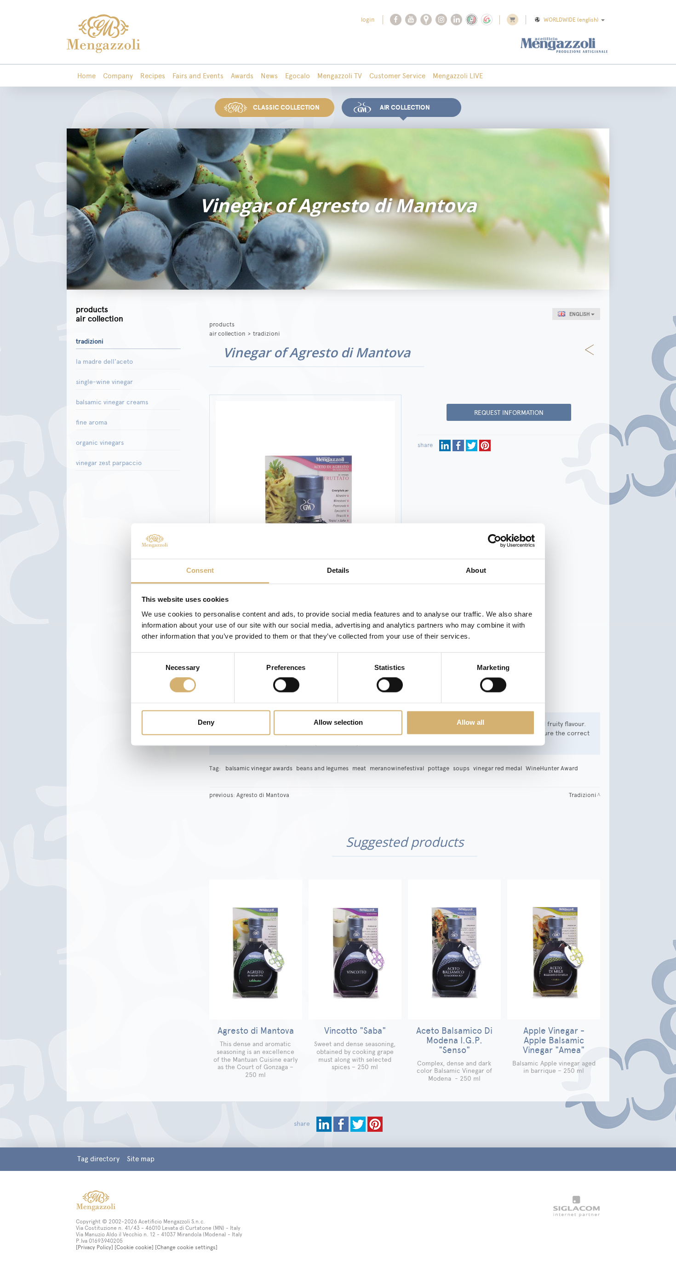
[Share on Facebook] (459, 445)
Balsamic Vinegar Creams (112, 402)
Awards (242, 75)
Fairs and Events (197, 75)
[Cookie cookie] (134, 1247)
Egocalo (297, 75)
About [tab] (476, 570)
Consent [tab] (200, 570)
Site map (141, 1158)
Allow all (470, 722)
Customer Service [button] (397, 75)
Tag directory (98, 1158)
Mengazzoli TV (339, 75)
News (269, 75)
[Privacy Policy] (94, 1247)
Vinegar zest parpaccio (109, 463)
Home (86, 75)
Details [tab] (338, 570)
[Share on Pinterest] (485, 445)
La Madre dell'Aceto (104, 362)
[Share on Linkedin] (446, 445)
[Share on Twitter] (472, 445)
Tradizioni (89, 341)
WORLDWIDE (571, 20)
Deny (206, 722)
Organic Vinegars (100, 443)
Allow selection (338, 722)
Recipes (152, 75)
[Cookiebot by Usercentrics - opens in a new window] (494, 541)
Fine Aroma (91, 422)
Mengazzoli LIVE (458, 75)
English (579, 314)
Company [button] (118, 75)
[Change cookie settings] (186, 1247)
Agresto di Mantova (262, 794)
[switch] (286, 685)
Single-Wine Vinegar (104, 382)
